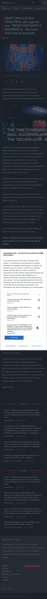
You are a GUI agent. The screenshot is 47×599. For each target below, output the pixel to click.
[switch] (38, 300)
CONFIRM (14, 337)
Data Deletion (11, 346)
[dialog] (23, 299)
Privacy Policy (36, 346)
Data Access (23, 346)
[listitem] (23, 294)
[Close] (42, 253)
